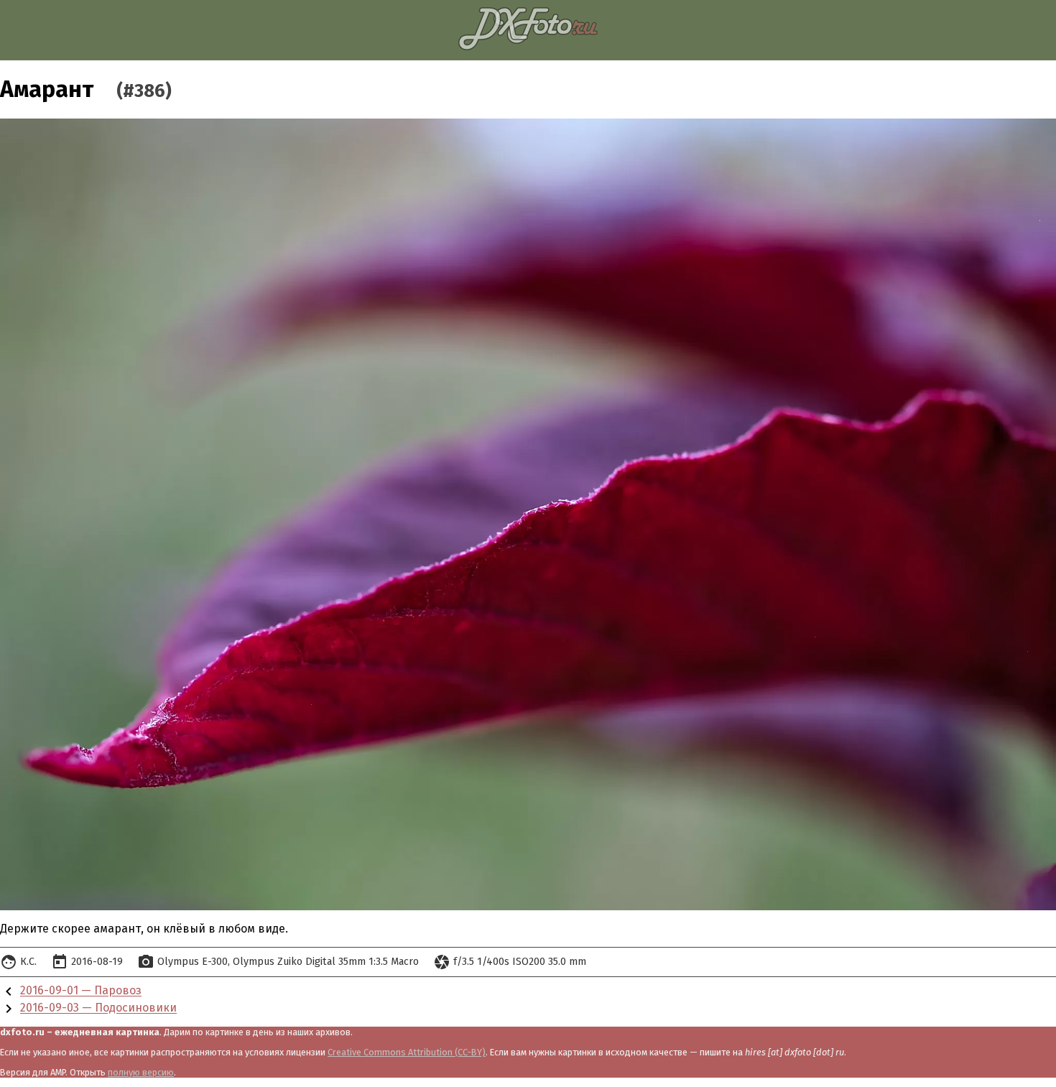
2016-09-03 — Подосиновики (98, 1008)
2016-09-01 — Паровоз (81, 991)
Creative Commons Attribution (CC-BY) (407, 1052)
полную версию (141, 1072)
